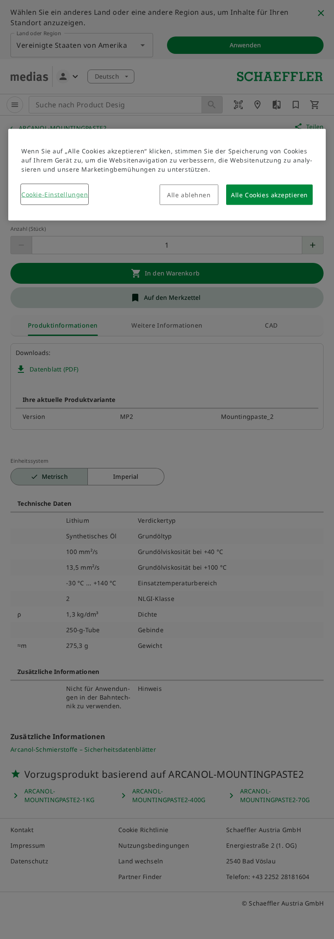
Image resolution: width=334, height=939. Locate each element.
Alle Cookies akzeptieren (269, 195)
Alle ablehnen (188, 195)
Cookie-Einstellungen (54, 194)
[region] (167, 175)
